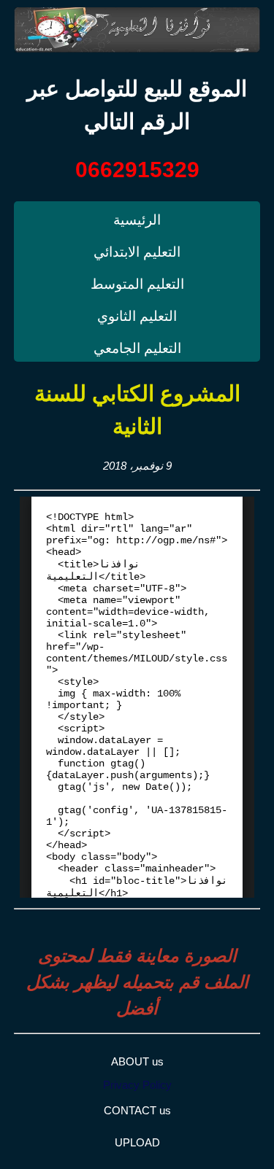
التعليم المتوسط (137, 284)
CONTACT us (137, 1110)
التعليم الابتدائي (137, 252)
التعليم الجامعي (137, 348)
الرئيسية (137, 220)
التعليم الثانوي (137, 316)
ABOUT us (137, 1061)
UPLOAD (137, 1142)
